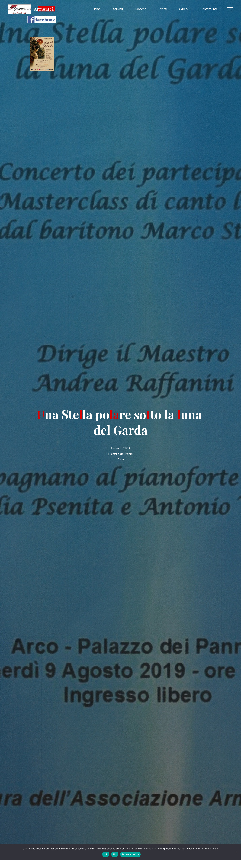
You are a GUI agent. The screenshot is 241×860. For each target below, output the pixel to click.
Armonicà (44, 8)
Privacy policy (130, 854)
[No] (236, 852)
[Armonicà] (19, 9)
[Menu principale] (230, 9)
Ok (106, 854)
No (115, 854)
